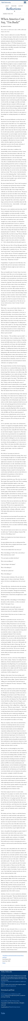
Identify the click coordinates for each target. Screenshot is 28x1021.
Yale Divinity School (15, 1007)
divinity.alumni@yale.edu (10, 986)
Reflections (14, 9)
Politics (3, 963)
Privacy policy (16, 1001)
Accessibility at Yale (6, 1001)
